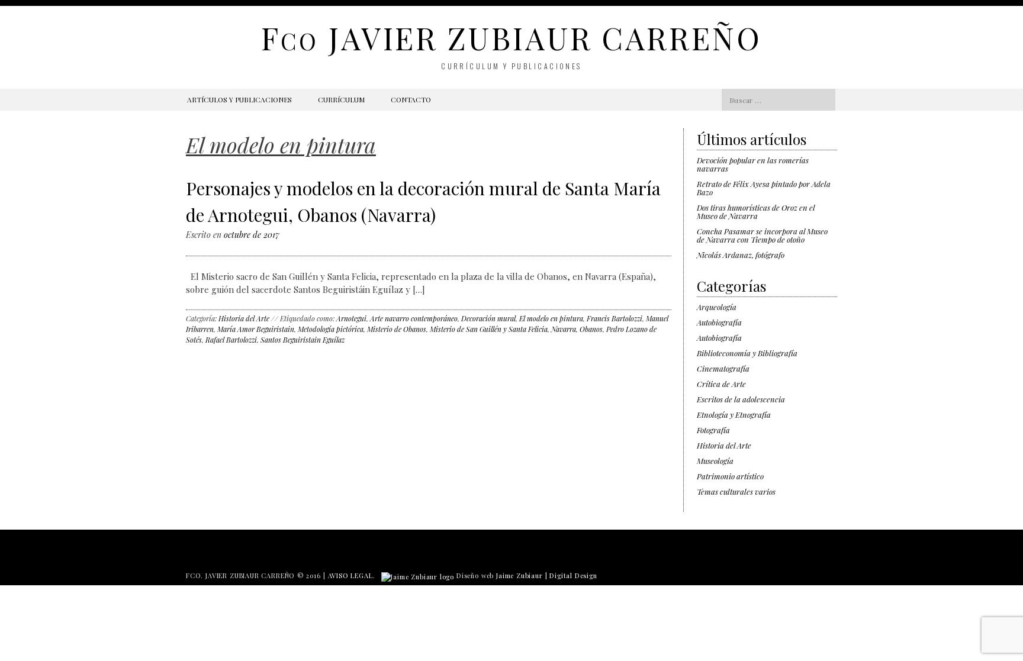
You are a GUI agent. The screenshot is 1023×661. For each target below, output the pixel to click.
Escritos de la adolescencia (741, 399)
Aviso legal (350, 575)
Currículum (341, 99)
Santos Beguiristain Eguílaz (302, 339)
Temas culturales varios (736, 491)
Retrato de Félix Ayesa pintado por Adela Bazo (764, 188)
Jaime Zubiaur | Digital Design (546, 575)
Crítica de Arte (721, 384)
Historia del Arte (243, 318)
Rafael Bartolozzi (231, 339)
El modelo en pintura (551, 318)
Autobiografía (719, 322)
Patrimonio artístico (730, 476)
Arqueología (716, 307)
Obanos (591, 329)
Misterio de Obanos (396, 329)
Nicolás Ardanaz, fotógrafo (740, 255)
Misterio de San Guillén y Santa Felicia (489, 329)
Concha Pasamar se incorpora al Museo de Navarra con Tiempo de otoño (762, 235)
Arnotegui (351, 318)
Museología (715, 461)
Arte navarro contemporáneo (414, 318)
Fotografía (713, 430)
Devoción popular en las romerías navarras (753, 164)
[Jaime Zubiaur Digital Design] (417, 575)
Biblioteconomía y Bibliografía (747, 353)
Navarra (563, 329)
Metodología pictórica (330, 329)
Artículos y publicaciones (239, 99)
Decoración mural (488, 318)
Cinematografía (723, 368)
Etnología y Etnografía (734, 415)
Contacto (411, 99)
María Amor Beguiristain (255, 329)
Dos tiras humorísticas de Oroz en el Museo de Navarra (756, 211)
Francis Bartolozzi (614, 318)
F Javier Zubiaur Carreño (511, 37)
